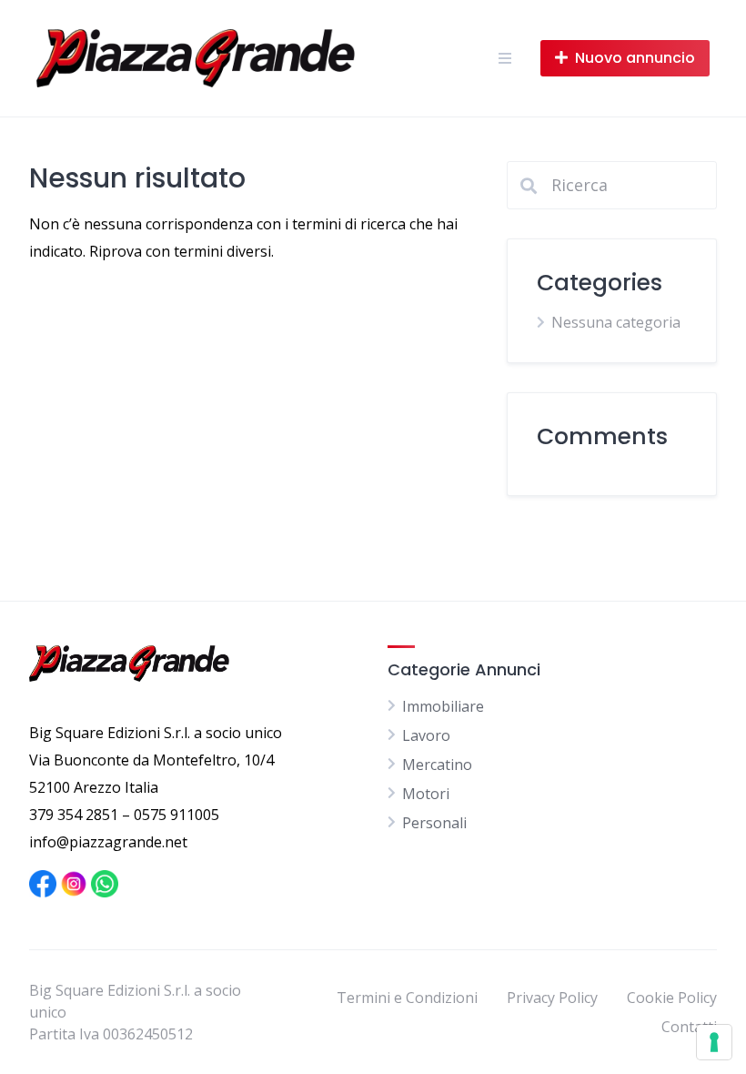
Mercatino (437, 765)
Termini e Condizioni (407, 998)
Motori (425, 794)
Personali (434, 823)
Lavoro (426, 735)
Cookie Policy (672, 998)
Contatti (689, 1027)
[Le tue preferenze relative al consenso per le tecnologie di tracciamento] (714, 1042)
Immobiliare (443, 706)
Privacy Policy (552, 998)
